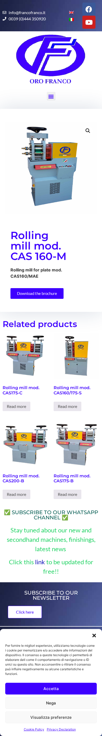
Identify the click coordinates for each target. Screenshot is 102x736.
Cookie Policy (34, 729)
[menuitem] (69, 12)
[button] (94, 635)
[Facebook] (88, 9)
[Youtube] (88, 22)
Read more (16, 406)
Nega (51, 703)
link (40, 562)
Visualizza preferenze (51, 717)
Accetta (51, 688)
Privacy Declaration (61, 729)
